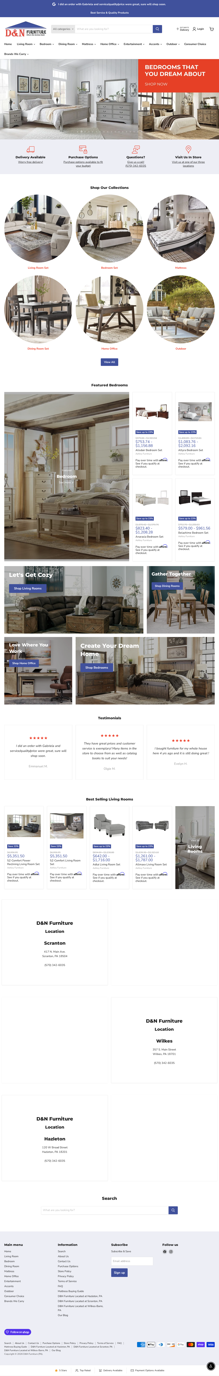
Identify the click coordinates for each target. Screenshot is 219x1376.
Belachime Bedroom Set (193, 533)
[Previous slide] (9, 99)
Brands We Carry (15, 54)
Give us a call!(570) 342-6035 (135, 164)
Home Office (108, 44)
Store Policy (64, 1271)
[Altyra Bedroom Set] (195, 411)
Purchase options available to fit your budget (83, 164)
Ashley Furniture (144, 453)
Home (8, 44)
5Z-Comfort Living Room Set (65, 862)
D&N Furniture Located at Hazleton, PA (80, 1296)
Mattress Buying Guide (71, 1291)
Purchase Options (68, 1266)
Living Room (25, 44)
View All (109, 362)
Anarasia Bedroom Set (149, 536)
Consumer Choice (195, 44)
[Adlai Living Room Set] (109, 826)
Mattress (88, 44)
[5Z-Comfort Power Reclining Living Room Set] (24, 826)
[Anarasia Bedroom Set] (152, 498)
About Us (63, 1256)
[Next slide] (209, 99)
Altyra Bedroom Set (190, 450)
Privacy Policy (66, 1276)
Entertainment (133, 44)
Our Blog (63, 1315)
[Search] (157, 29)
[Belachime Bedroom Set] (195, 498)
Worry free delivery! (30, 162)
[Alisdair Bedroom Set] (152, 411)
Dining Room (67, 44)
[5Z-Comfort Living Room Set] (66, 826)
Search (62, 1251)
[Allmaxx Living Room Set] (152, 826)
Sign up (119, 1273)
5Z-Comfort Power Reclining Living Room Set (23, 862)
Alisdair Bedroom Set (149, 450)
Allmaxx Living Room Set (151, 864)
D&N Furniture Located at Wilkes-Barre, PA (26, 1350)
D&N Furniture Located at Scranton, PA (80, 1301)
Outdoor (172, 44)
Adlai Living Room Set (106, 864)
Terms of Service (67, 1281)
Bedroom (46, 44)
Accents (154, 44)
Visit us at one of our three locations (188, 164)
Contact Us (64, 1261)
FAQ (60, 1286)
